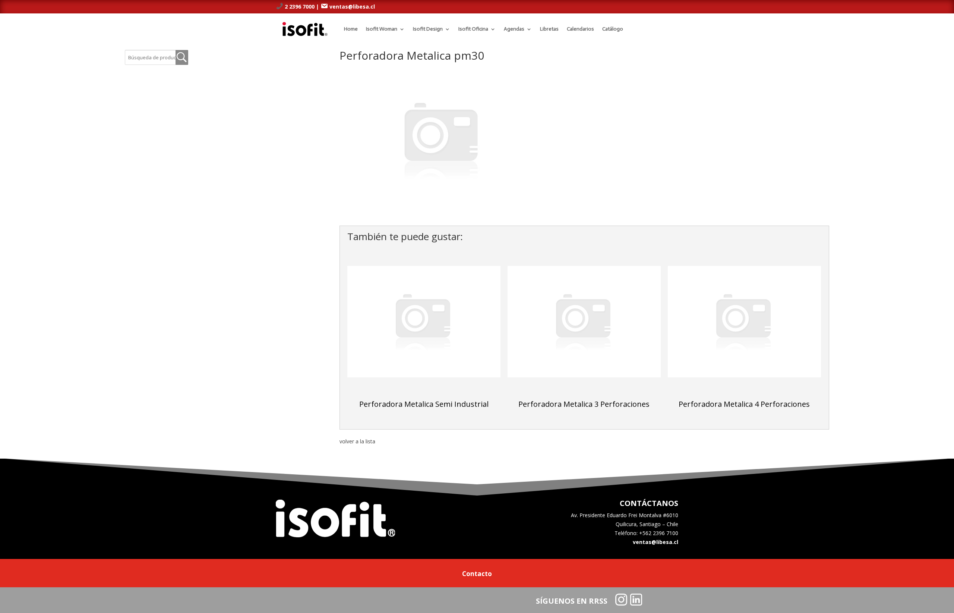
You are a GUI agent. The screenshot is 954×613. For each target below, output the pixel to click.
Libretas (549, 29)
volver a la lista (357, 441)
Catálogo (612, 29)
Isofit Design (428, 29)
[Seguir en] (621, 600)
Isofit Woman (381, 29)
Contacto (477, 574)
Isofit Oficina (473, 29)
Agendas (514, 29)
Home (351, 29)
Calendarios (580, 29)
